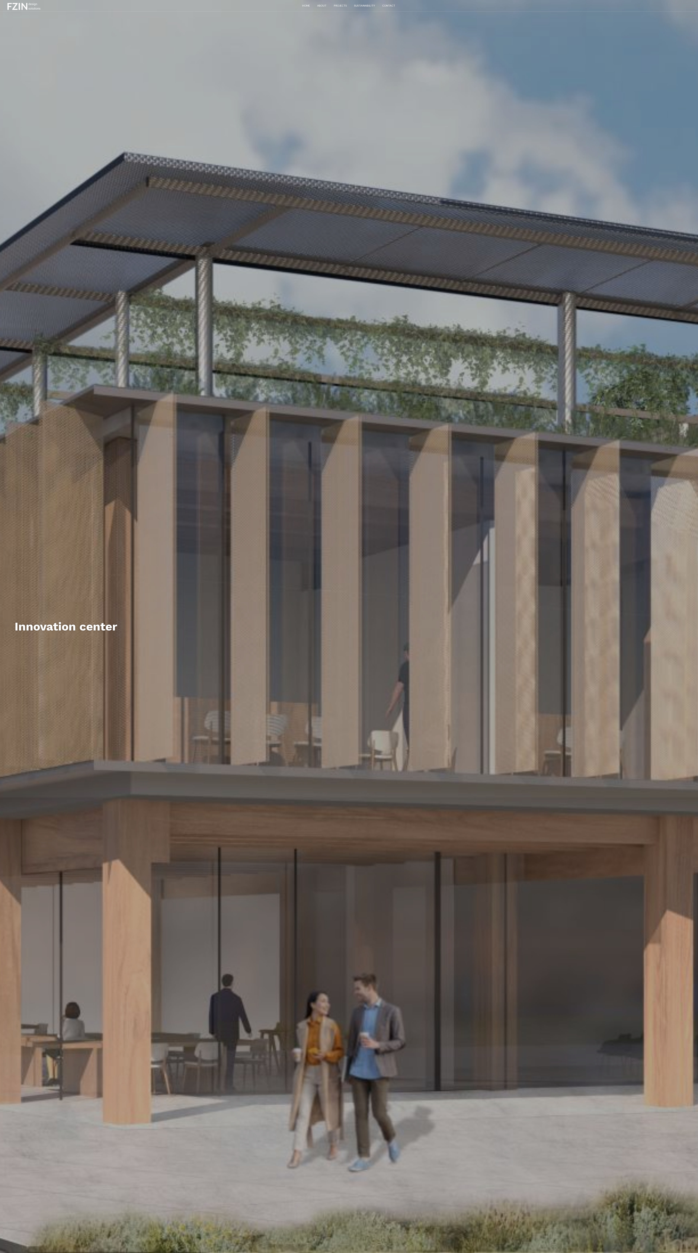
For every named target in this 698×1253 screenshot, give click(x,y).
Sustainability (364, 5)
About (321, 5)
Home (306, 5)
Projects (340, 5)
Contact (388, 5)
